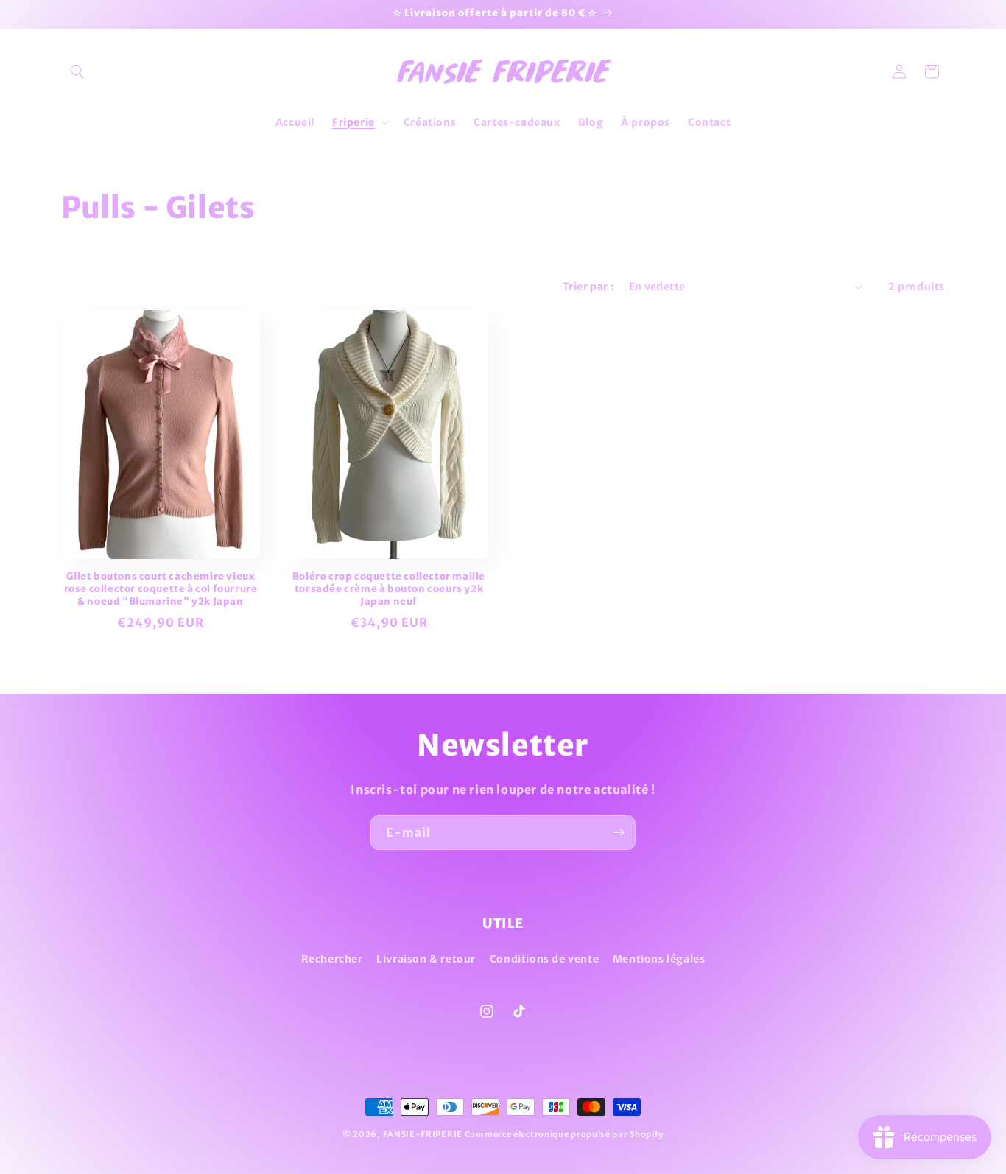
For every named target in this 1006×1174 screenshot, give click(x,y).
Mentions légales (659, 959)
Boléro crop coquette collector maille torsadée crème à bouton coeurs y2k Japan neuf (388, 589)
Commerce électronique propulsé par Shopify (564, 1134)
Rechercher (332, 959)
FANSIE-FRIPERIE (423, 1134)
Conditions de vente (544, 959)
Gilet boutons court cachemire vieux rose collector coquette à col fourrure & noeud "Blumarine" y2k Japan (161, 589)
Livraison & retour (426, 959)
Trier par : (588, 286)
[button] (77, 71)
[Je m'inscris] (618, 832)
